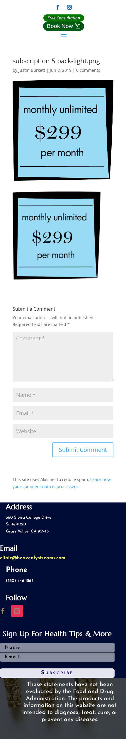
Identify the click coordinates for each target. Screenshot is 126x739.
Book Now (60, 26)
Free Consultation (63, 18)
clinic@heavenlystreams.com (32, 558)
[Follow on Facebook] (57, 7)
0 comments (88, 70)
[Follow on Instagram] (69, 7)
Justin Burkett (31, 70)
